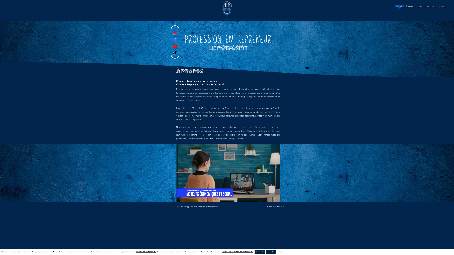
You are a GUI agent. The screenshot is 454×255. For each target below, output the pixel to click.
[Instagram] (175, 33)
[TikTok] (175, 52)
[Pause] (179, 198)
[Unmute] (183, 198)
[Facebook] (175, 39)
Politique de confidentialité (146, 252)
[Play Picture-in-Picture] (272, 198)
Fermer (280, 252)
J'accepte (260, 252)
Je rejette (270, 252)
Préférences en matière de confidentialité (237, 252)
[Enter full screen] (276, 198)
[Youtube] (175, 46)
